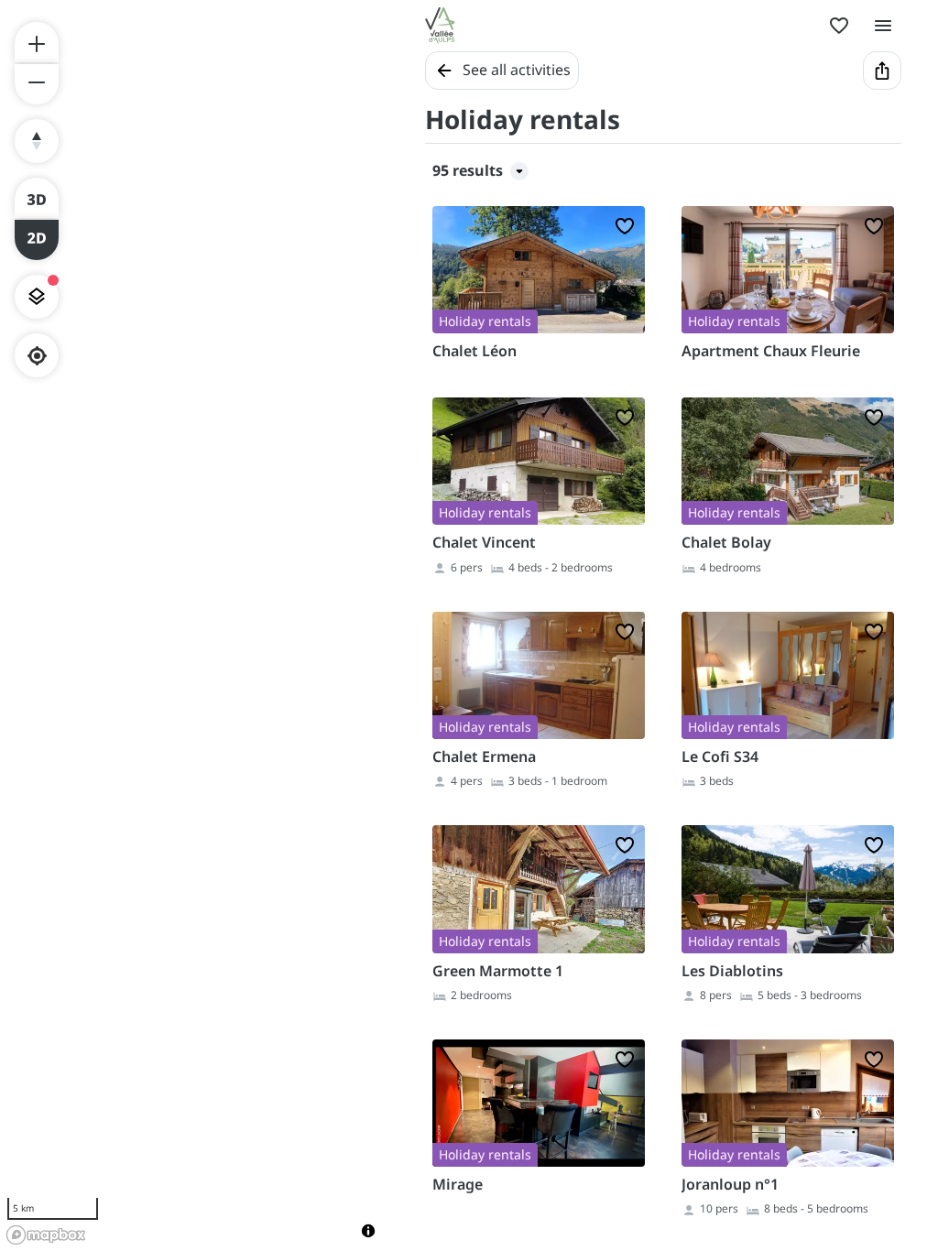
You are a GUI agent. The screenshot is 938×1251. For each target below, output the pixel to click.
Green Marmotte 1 (497, 971)
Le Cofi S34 (720, 756)
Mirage (457, 1184)
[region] (194, 625)
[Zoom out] (37, 84)
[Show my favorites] (839, 26)
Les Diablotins (732, 971)
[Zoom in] (37, 42)
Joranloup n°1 (730, 1184)
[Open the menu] (883, 25)
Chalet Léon (474, 351)
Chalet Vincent (484, 542)
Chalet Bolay (726, 542)
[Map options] (37, 297)
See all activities (517, 70)
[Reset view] (37, 141)
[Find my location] (37, 356)
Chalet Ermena (484, 756)
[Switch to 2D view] (37, 240)
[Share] (882, 70)
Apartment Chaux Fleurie (771, 351)
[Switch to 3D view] (37, 198)
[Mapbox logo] (45, 1235)
